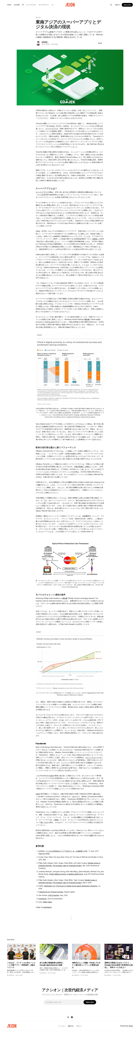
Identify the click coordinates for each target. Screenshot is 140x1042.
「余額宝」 (95, 239)
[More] (52, 4)
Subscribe (127, 5)
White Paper (47, 902)
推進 (56, 820)
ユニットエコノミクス (93, 757)
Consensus (42, 899)
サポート (79, 1026)
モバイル (38, 17)
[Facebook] (72, 1017)
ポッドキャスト (44, 5)
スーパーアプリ (51, 129)
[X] (68, 1017)
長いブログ (45, 822)
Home (9, 5)
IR (23, 5)
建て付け (97, 794)
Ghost (131, 1026)
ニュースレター (31, 5)
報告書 (87, 319)
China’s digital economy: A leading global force (66, 874)
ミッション (61, 1026)
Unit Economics (53, 895)
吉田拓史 (45, 42)
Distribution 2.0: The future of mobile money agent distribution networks (70, 886)
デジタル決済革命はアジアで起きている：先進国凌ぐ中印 (66, 851)
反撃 (91, 835)
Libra (51, 776)
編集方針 (71, 1026)
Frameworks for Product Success (50, 892)
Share (100, 43)
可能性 (89, 763)
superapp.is (47, 907)
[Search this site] (111, 4)
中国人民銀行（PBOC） (82, 467)
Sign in (117, 5)
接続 (39, 485)
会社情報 (17, 5)
